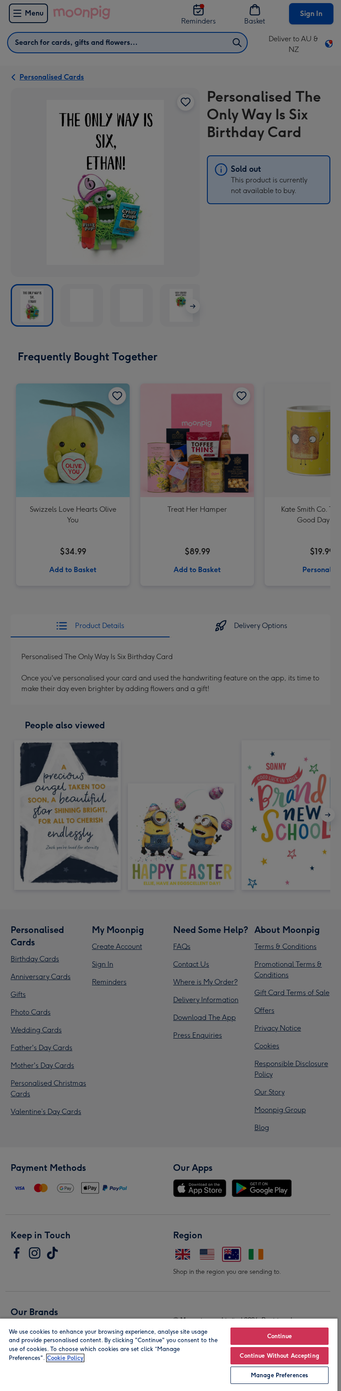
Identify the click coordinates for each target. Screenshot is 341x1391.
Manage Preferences (279, 1375)
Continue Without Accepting (279, 1355)
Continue (279, 1336)
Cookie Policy (65, 1358)
